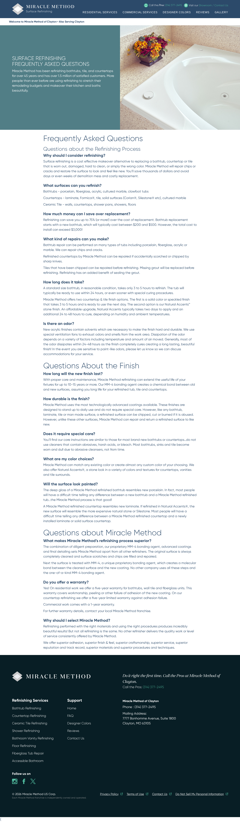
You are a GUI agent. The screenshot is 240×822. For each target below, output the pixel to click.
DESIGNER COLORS (177, 12)
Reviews (73, 731)
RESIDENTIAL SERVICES (100, 12)
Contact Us (75, 738)
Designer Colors (79, 723)
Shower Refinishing (26, 731)
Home (71, 708)
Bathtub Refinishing (26, 708)
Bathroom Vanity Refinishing (33, 738)
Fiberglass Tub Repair (28, 753)
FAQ (70, 716)
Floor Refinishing (24, 746)
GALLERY (221, 12)
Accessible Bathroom (27, 761)
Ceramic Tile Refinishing (29, 723)
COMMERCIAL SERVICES (140, 12)
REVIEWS (202, 12)
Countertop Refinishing (29, 716)
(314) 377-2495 (153, 687)
